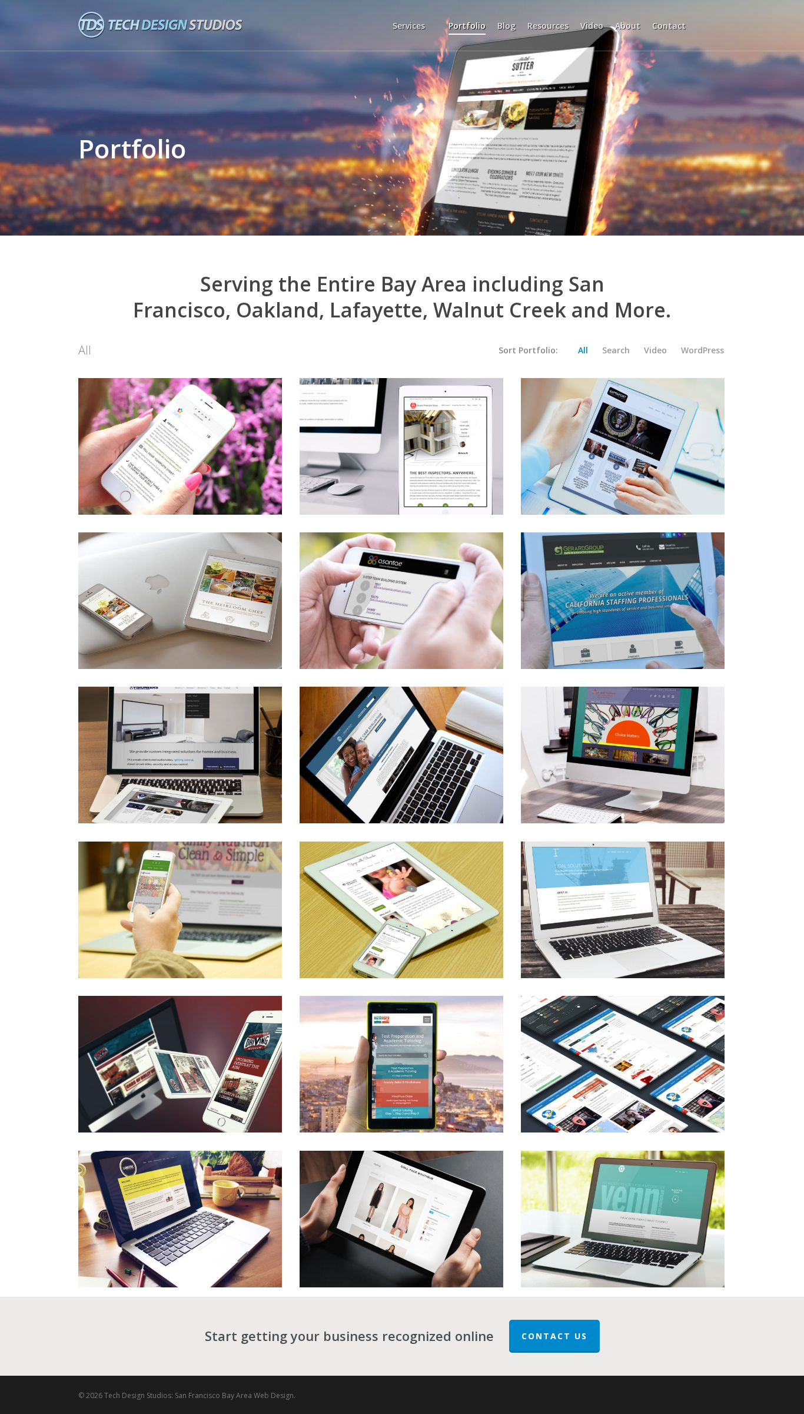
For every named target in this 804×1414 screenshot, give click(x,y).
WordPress (702, 350)
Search (616, 350)
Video (655, 350)
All (583, 350)
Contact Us (554, 1336)
